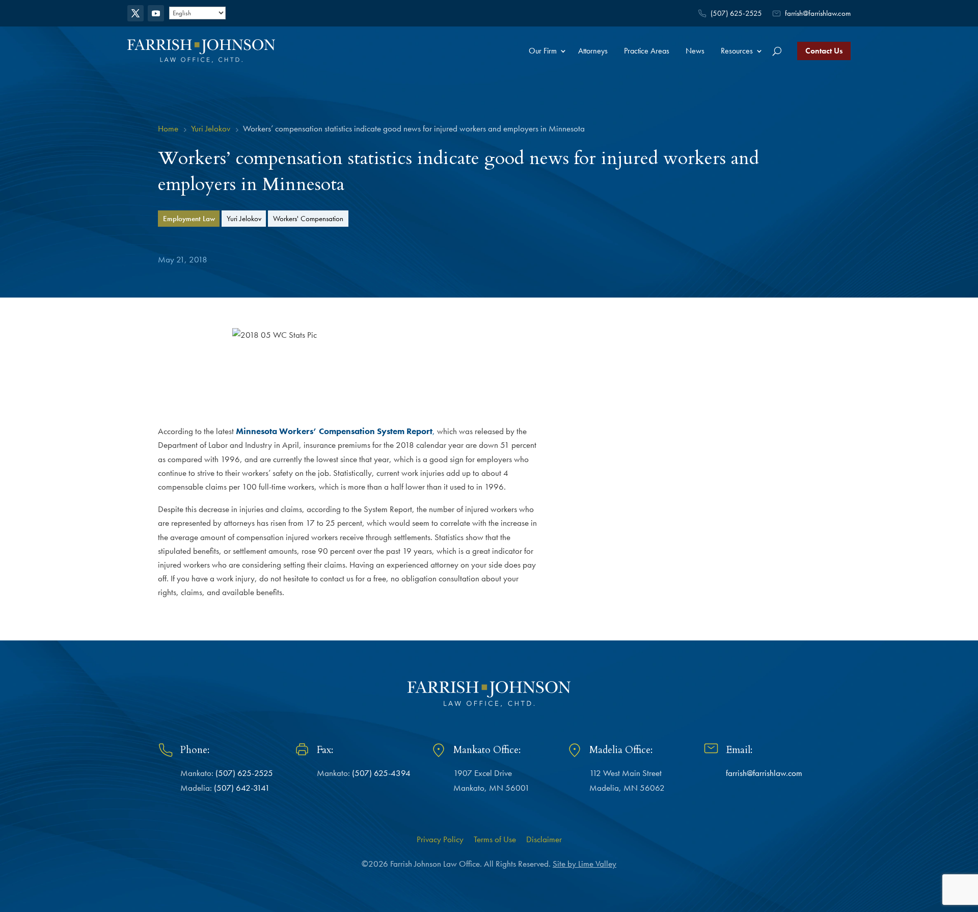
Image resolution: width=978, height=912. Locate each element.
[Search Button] (777, 51)
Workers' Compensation (308, 218)
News (695, 50)
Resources (737, 50)
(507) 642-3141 (242, 787)
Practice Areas (646, 50)
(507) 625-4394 (381, 773)
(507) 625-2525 (736, 13)
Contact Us (824, 50)
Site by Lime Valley (584, 863)
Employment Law (189, 218)
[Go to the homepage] (201, 50)
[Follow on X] (135, 13)
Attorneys (593, 50)
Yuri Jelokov (244, 218)
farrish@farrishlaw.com (818, 13)
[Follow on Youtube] (156, 13)
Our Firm (543, 50)
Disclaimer (544, 839)
